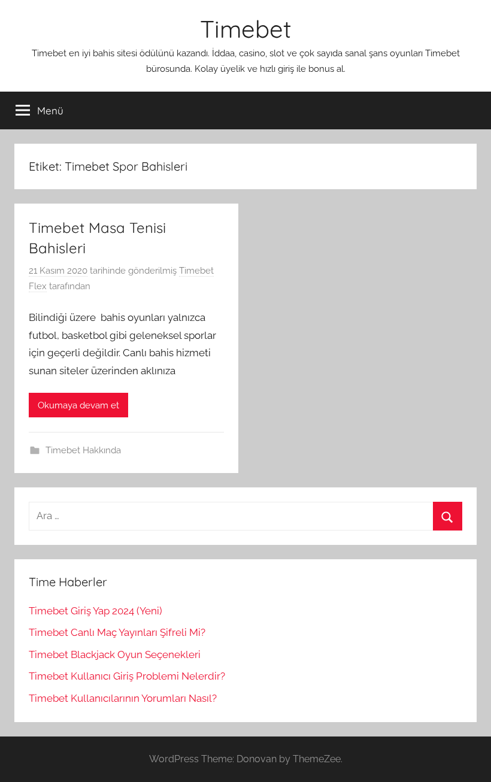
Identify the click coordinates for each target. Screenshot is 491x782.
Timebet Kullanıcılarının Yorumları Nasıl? (123, 698)
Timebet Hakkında (83, 450)
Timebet (246, 29)
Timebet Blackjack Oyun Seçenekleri (115, 654)
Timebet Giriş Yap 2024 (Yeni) (95, 611)
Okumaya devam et (78, 405)
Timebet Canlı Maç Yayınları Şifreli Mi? (117, 632)
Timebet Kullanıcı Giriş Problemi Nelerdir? (127, 676)
